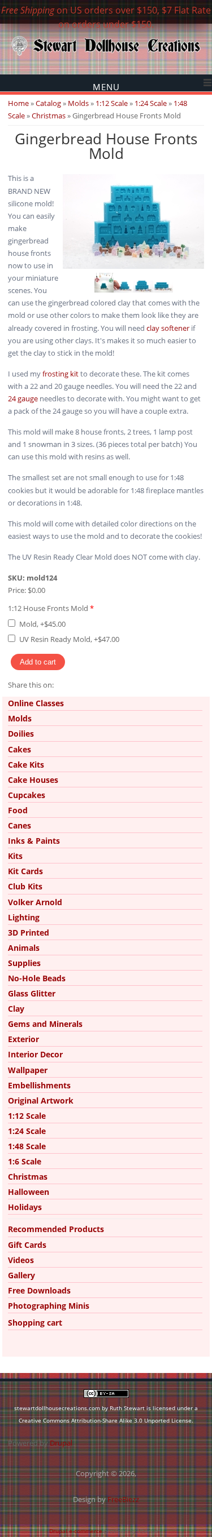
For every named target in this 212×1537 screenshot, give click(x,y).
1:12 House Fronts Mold (51, 608)
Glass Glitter (31, 993)
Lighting (24, 917)
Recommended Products (56, 1229)
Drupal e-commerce (75, 1531)
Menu (106, 86)
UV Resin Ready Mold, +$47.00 (69, 639)
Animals (24, 947)
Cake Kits (26, 764)
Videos (21, 1260)
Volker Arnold (35, 902)
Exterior (23, 1039)
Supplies (24, 963)
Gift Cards (27, 1244)
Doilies (21, 733)
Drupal (61, 1443)
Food (18, 810)
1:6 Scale (24, 1161)
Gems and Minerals (45, 1023)
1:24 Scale (151, 103)
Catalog (48, 103)
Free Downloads (39, 1290)
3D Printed (28, 932)
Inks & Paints (34, 840)
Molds (78, 103)
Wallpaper (27, 1070)
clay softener (167, 328)
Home (18, 103)
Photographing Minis (48, 1305)
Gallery (21, 1275)
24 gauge (23, 398)
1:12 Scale (112, 103)
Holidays (25, 1207)
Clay (16, 1008)
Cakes (19, 749)
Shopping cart (35, 1322)
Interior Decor (35, 1054)
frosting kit (60, 374)
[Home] (106, 55)
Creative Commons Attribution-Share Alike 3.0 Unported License (105, 1420)
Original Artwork (40, 1100)
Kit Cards (25, 871)
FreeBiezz (123, 1499)
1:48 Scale (27, 1146)
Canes (19, 825)
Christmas (49, 115)
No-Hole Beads (37, 978)
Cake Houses (33, 779)
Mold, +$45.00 (42, 624)
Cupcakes (26, 795)
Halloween (28, 1191)
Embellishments (39, 1085)
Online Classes (36, 703)
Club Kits (25, 886)
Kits (15, 856)
